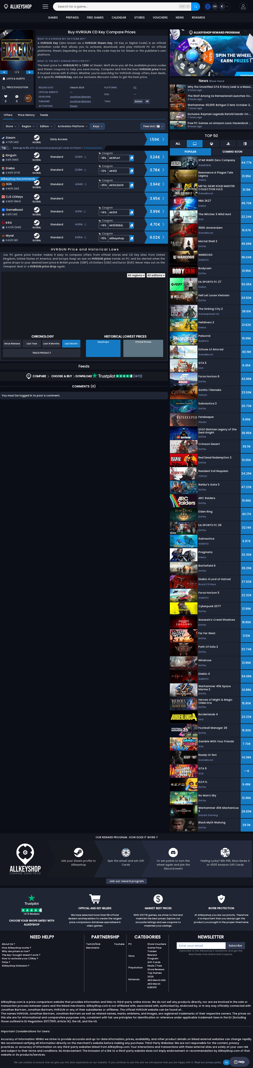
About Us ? (8, 944)
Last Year (32, 343)
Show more (216, 81)
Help (241, 1062)
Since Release (12, 343)
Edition (44, 126)
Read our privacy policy (207, 1062)
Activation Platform (71, 126)
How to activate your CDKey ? (20, 958)
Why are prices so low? (16, 951)
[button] (243, 6)
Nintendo (134, 979)
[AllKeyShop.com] (17, 6)
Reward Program (152, 956)
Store (9, 126)
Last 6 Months (51, 343)
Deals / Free (154, 965)
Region (26, 126)
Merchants (92, 947)
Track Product (41, 352)
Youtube (119, 944)
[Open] (45, 6)
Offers (8, 115)
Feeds (44, 115)
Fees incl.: (149, 126)
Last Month (71, 343)
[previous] (4, 72)
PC (130, 944)
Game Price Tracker (154, 949)
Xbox (131, 956)
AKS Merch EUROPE (153, 985)
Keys (96, 126)
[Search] (195, 6)
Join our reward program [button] (126, 881)
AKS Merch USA (156, 980)
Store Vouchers (156, 944)
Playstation (135, 967)
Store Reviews (155, 969)
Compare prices (93, 147)
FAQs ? (6, 962)
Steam (74, 106)
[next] (30, 72)
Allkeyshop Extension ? (15, 965)
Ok (226, 1062)
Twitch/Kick (93, 944)
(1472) (137, 376)
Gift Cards (153, 962)
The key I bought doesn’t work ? (21, 955)
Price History (26, 115)
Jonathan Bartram (80, 96)
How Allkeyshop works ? (16, 947)
